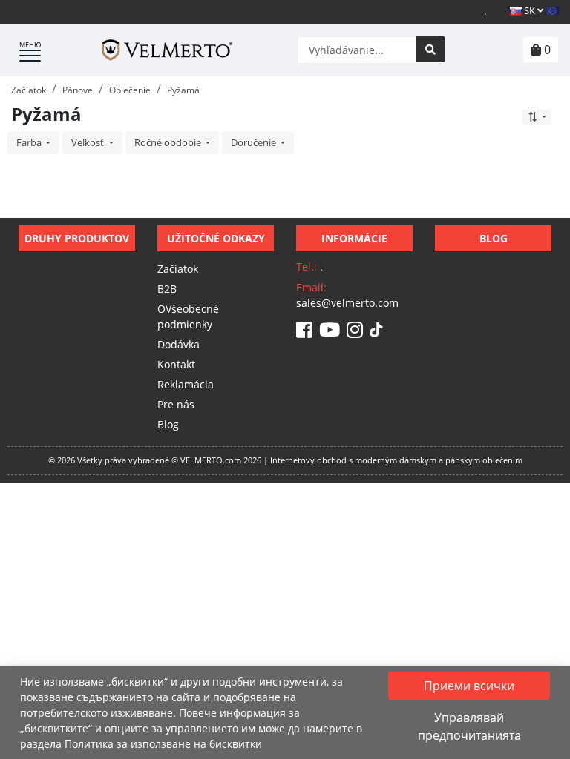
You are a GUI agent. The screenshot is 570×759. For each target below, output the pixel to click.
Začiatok (177, 269)
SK (529, 10)
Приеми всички (469, 685)
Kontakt (176, 364)
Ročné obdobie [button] (168, 142)
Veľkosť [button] (88, 142)
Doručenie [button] (254, 142)
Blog (168, 424)
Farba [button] (30, 142)
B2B (167, 289)
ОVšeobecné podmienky (188, 316)
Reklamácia (185, 384)
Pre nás (175, 404)
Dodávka (178, 344)
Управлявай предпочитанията (469, 726)
